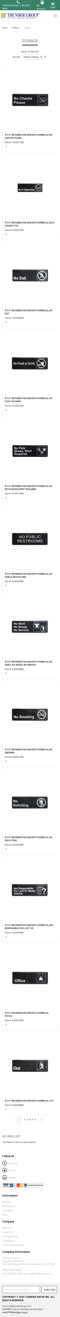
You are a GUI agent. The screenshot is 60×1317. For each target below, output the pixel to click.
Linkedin (12, 1178)
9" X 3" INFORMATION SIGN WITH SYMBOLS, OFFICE (27, 1014)
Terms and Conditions (13, 1245)
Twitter (12, 1170)
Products (16, 28)
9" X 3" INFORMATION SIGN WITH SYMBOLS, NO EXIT (28, 312)
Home (5, 28)
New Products (9, 1206)
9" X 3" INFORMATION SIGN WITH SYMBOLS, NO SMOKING (28, 751)
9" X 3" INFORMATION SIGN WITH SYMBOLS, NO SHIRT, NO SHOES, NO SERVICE (28, 663)
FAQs (4, 1215)
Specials (6, 1202)
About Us (6, 1228)
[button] (6, 146)
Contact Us (8, 1232)
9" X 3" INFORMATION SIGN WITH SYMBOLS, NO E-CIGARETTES (30, 224)
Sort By (16, 57)
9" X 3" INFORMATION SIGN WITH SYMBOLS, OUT (29, 1101)
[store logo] (20, 15)
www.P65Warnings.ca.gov (15, 1312)
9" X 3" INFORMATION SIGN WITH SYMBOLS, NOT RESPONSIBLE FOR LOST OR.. (29, 927)
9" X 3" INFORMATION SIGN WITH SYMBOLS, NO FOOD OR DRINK (28, 400)
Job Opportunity (10, 1236)
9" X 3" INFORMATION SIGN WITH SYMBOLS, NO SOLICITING (28, 839)
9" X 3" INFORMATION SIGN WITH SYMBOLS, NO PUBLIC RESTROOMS (28, 575)
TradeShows (8, 1241)
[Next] (41, 1119)
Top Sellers (7, 1210)
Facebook (13, 1163)
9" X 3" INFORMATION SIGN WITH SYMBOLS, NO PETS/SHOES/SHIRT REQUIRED (28, 487)
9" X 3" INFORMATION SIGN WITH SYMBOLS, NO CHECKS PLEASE (28, 136)
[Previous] (18, 1119)
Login (52, 7)
